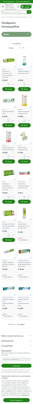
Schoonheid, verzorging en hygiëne (17, 17)
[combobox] (14, 12)
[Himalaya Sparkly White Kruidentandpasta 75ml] (24, 288)
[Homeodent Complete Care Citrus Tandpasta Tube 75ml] (9, 60)
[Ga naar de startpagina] (11, 6)
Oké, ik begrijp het (16, 400)
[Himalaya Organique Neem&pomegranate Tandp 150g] (24, 251)
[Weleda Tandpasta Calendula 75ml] (24, 101)
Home (3, 17)
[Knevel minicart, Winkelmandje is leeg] (22, 6)
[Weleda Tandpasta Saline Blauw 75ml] (24, 60)
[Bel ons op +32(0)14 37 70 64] (18, 7)
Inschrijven (16, 366)
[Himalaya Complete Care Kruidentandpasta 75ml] (9, 288)
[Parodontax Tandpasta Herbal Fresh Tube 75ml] (24, 173)
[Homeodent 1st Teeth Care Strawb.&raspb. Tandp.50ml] (9, 213)
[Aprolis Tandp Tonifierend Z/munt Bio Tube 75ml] (24, 213)
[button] (16, 34)
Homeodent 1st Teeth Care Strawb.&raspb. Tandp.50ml (8, 226)
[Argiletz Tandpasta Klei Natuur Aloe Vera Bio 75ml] (9, 251)
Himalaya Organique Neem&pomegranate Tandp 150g (24, 264)
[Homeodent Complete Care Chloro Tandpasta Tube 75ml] (9, 173)
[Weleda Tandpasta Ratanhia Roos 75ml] (9, 137)
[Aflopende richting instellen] (24, 48)
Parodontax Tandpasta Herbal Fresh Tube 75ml (23, 186)
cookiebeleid (25, 395)
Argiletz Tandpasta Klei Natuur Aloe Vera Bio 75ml (8, 264)
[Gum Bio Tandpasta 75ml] (9, 101)
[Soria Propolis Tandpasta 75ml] (24, 137)
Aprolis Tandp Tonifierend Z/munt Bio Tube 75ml (23, 226)
